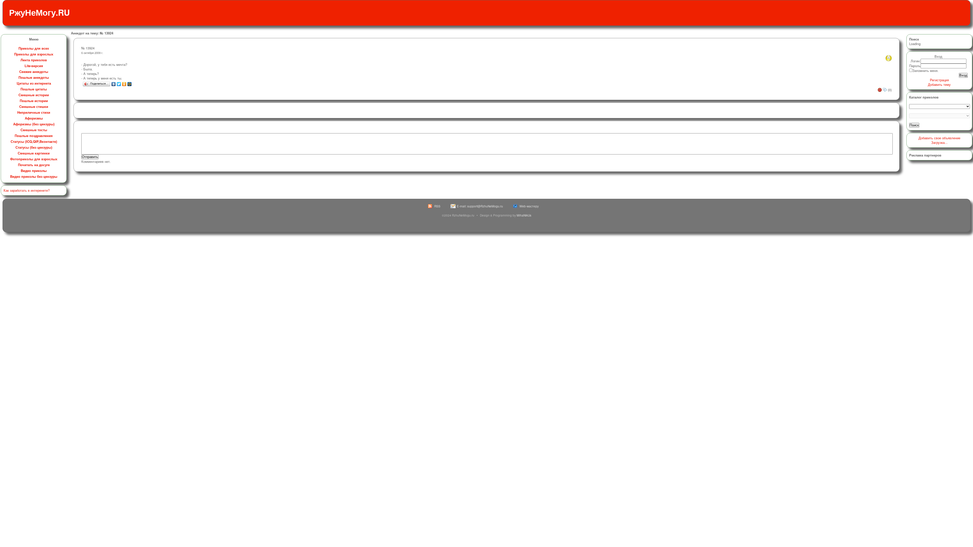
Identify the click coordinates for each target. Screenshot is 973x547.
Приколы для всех (33, 48)
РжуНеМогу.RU (39, 12)
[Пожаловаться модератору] (880, 89)
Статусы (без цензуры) (33, 147)
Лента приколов (34, 59)
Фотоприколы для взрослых (33, 159)
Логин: (916, 60)
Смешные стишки (33, 106)
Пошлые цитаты (34, 89)
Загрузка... (939, 142)
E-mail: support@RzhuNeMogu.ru (480, 206)
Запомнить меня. (925, 70)
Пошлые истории (34, 100)
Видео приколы (34, 170)
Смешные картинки (34, 153)
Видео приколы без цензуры (33, 176)
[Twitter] (119, 84)
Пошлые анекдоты (33, 77)
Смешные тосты (34, 129)
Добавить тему (939, 84)
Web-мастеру (529, 206)
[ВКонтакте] (113, 84)
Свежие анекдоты (33, 71)
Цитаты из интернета (34, 83)
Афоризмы (34, 118)
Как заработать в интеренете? (27, 190)
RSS (437, 206)
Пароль (915, 65)
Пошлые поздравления (34, 135)
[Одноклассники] (124, 84)
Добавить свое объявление (939, 137)
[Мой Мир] (129, 84)
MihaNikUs (524, 215)
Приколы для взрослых (33, 54)
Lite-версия (34, 65)
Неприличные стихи (33, 112)
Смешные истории (33, 94)
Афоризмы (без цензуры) (33, 124)
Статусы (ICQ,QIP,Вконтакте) (34, 141)
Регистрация (939, 79)
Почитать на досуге (34, 164)
